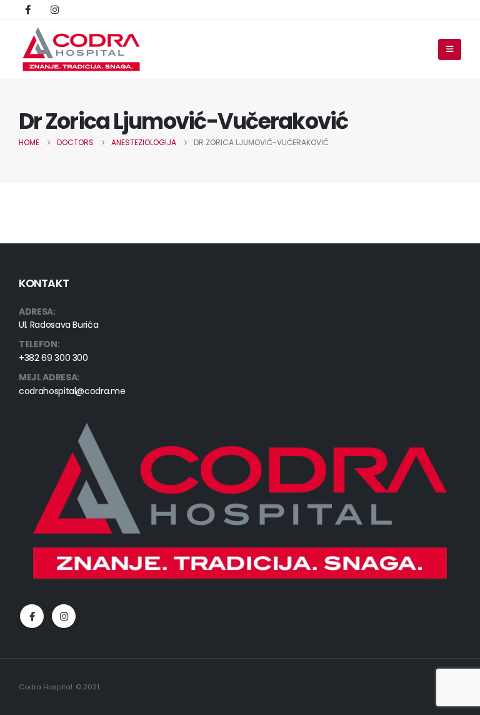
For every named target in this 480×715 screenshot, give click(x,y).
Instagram (64, 616)
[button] (449, 49)
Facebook (32, 616)
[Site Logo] (81, 49)
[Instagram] (54, 9)
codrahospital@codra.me (72, 391)
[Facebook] (27, 9)
